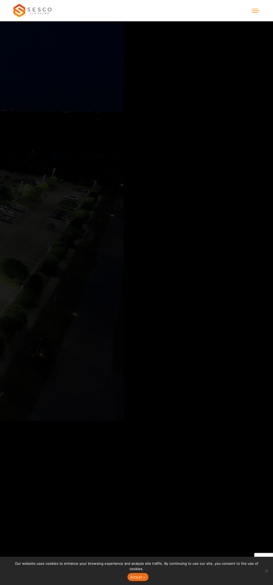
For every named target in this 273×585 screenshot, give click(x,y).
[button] (266, 571)
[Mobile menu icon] (256, 10)
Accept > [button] (138, 577)
